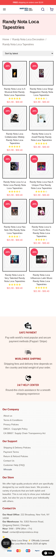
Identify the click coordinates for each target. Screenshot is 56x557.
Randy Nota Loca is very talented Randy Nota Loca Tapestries (14, 278)
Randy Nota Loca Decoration (28, 39)
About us (7, 415)
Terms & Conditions (13, 420)
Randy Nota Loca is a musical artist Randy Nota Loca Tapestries (14, 92)
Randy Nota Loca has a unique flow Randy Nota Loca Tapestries (41, 185)
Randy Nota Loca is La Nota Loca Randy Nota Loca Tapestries (14, 185)
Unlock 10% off (6, 543)
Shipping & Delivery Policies (17, 447)
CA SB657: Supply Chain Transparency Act (24, 433)
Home (5, 39)
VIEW (14, 82)
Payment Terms (11, 452)
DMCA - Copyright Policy (15, 429)
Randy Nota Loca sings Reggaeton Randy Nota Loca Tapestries (41, 92)
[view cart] (52, 9)
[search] (43, 9)
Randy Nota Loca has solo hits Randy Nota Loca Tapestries (15, 230)
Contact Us (8, 460)
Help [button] (50, 553)
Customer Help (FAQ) (14, 465)
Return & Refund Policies (15, 456)
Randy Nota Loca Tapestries (18, 44)
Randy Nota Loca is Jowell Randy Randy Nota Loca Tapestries (41, 137)
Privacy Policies (11, 424)
